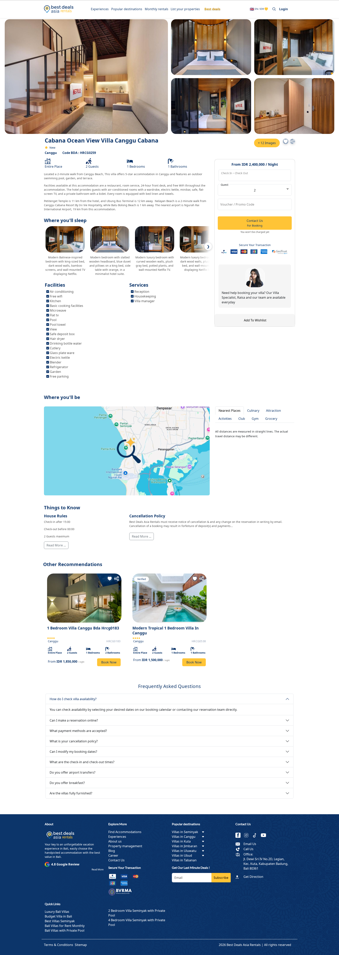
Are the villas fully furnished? (71, 793)
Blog (111, 851)
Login (283, 9)
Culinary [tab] (253, 410)
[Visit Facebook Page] (239, 835)
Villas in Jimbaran (184, 846)
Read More (98, 869)
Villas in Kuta (181, 841)
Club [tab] (241, 418)
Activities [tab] (225, 418)
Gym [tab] (255, 418)
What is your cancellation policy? (74, 741)
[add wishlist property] (266, 9)
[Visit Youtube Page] (265, 835)
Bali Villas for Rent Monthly (65, 926)
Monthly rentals (156, 9)
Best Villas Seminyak (60, 921)
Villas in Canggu (183, 836)
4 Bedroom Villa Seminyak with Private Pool (136, 922)
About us (115, 841)
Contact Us (116, 860)
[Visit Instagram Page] (248, 835)
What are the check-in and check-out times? (82, 762)
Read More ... (56, 545)
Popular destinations (126, 9)
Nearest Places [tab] (230, 410)
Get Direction (253, 877)
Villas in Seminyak (185, 832)
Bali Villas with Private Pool (64, 930)
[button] (285, 141)
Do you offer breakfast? (67, 783)
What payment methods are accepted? (78, 731)
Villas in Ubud (182, 855)
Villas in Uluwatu (184, 851)
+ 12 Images (267, 143)
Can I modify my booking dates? (73, 751)
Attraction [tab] (273, 410)
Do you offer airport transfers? (72, 772)
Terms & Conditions (58, 945)
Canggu (51, 153)
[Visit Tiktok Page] (256, 835)
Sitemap (81, 945)
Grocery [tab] (271, 418)
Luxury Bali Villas (57, 911)
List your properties (185, 9)
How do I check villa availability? (73, 699)
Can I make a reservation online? (74, 720)
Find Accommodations (124, 832)
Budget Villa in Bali (58, 916)
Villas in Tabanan (184, 860)
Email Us (249, 844)
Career (113, 855)
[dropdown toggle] (203, 832)
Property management (125, 846)
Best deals (212, 9)
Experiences (100, 9)
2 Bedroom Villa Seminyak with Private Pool (136, 912)
